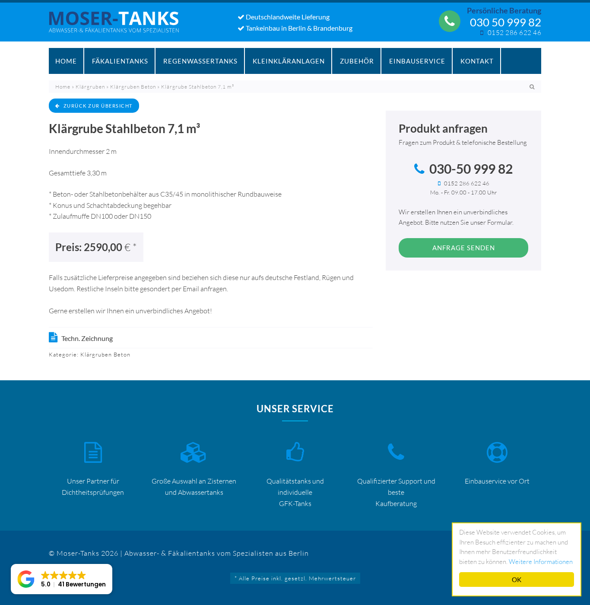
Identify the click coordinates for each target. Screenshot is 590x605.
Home (66, 61)
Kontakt (477, 61)
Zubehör (357, 61)
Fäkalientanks (120, 61)
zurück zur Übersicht (98, 105)
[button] (61, 579)
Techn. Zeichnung (87, 338)
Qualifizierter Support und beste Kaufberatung (396, 492)
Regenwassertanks (200, 61)
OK (516, 579)
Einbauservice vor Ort (497, 481)
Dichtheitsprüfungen (93, 492)
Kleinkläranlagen (289, 61)
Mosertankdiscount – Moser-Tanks (118, 26)
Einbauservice (417, 61)
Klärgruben (90, 86)
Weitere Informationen (541, 561)
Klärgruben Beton (133, 86)
